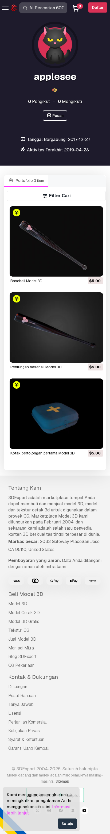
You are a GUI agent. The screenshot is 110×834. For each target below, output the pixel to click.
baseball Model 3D (26, 280)
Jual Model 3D (22, 639)
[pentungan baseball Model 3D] (56, 327)
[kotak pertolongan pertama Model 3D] (56, 413)
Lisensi (14, 713)
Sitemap (62, 781)
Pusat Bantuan (22, 695)
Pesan (58, 115)
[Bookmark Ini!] (95, 269)
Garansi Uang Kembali (28, 748)
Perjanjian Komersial (27, 722)
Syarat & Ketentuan (26, 739)
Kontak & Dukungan (33, 677)
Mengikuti (70, 101)
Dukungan (17, 687)
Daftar (98, 7)
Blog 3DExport (22, 656)
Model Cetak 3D (24, 612)
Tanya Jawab (21, 704)
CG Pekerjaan (21, 665)
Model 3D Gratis (23, 621)
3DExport (17, 497)
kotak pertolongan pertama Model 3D (42, 453)
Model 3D (17, 604)
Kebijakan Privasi (24, 730)
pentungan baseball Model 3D (36, 367)
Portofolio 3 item (29, 180)
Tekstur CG (18, 630)
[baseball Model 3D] (56, 241)
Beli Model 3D (25, 594)
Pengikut (39, 101)
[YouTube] (84, 811)
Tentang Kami (25, 487)
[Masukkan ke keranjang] (84, 269)
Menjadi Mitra (21, 648)
